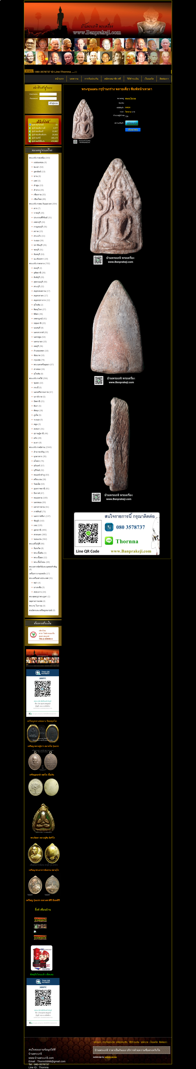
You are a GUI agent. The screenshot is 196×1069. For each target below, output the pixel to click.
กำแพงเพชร (37, 351)
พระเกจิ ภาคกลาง (37, 263)
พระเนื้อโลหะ (38, 562)
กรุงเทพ (35, 360)
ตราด (35, 231)
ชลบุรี (35, 250)
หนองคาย (36, 498)
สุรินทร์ (35, 465)
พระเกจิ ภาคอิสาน (37, 447)
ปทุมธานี (36, 323)
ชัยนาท (35, 355)
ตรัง (34, 438)
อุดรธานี (36, 530)
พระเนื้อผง (37, 557)
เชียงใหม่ (36, 199)
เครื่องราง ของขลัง (37, 573)
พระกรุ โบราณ (35, 606)
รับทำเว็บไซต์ (43, 1032)
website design (111, 1057)
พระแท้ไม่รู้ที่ (34, 544)
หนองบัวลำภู (38, 475)
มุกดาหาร (36, 456)
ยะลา (34, 442)
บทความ (74, 79)
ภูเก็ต (34, 415)
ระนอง (35, 419)
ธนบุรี (35, 268)
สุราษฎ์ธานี (37, 433)
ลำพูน (35, 185)
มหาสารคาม (38, 507)
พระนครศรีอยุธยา (40, 364)
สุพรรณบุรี (37, 282)
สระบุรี (35, 286)
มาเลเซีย (36, 587)
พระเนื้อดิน (37, 553)
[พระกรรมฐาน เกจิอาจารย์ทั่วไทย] (40, 928)
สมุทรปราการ (38, 300)
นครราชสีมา (38, 516)
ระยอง (35, 240)
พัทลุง (35, 410)
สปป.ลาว (36, 592)
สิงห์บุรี (35, 277)
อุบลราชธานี (38, 488)
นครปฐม (36, 337)
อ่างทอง (35, 369)
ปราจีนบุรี (36, 245)
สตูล (34, 424)
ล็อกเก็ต (35, 548)
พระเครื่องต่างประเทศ (38, 578)
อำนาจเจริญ (37, 452)
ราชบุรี (35, 213)
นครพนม (36, 502)
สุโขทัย (35, 305)
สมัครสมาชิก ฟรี (112, 79)
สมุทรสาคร (37, 295)
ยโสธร (35, 461)
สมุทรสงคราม (38, 291)
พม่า (34, 583)
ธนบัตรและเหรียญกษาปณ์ (40, 610)
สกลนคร (36, 534)
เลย (34, 525)
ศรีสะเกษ (36, 479)
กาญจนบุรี (37, 227)
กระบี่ (34, 387)
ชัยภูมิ (35, 521)
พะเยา (35, 167)
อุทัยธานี (36, 272)
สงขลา (35, 429)
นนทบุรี (35, 328)
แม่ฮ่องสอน (37, 162)
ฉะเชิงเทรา (37, 259)
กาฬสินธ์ (36, 511)
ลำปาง (35, 190)
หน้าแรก (59, 79)
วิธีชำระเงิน (133, 79)
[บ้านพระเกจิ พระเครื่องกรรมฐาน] (40, 921)
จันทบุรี (35, 254)
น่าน (34, 176)
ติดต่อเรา (164, 79)
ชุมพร (35, 383)
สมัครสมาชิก (121, 1042)
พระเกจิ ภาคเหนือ (37, 158)
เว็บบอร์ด (149, 79)
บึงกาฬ (35, 493)
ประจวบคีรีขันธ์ (39, 217)
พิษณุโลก (36, 309)
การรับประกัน (91, 79)
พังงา (34, 406)
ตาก (34, 208)
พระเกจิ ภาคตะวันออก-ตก (40, 204)
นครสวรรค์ (37, 332)
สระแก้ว (36, 236)
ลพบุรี (35, 346)
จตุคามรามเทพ (35, 601)
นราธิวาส (36, 397)
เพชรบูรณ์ (37, 318)
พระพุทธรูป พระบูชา (38, 596)
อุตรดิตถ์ (36, 171)
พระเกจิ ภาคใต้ (36, 378)
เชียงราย (36, 194)
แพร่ (34, 181)
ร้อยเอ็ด (35, 484)
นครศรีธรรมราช (40, 392)
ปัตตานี (35, 401)
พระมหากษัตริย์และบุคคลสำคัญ (43, 567)
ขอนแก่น (36, 539)
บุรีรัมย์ (35, 470)
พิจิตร (35, 314)
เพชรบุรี (36, 222)
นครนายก (36, 341)
